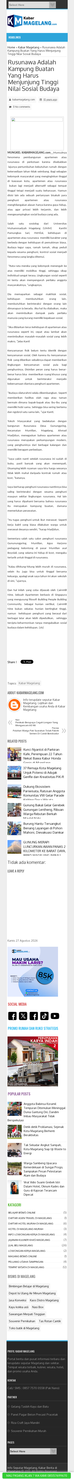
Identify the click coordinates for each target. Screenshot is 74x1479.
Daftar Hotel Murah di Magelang (30, 1223)
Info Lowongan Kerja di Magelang (31, 1234)
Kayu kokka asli (18, 1307)
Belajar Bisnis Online (22, 1212)
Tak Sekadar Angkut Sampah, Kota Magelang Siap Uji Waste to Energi (45, 1149)
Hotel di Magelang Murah (25, 1229)
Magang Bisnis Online (22, 1256)
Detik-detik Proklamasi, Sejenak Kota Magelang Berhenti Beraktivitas (44, 1131)
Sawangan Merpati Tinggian (27, 1314)
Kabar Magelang (29, 683)
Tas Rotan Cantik (50, 1321)
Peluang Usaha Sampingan (25, 1261)
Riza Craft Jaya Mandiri (25, 1422)
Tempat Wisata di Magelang (26, 1267)
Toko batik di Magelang (24, 1328)
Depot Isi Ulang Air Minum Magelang (32, 1293)
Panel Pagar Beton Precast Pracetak (34, 1414)
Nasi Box (37, 1307)
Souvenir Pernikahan (22, 1321)
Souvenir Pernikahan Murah (28, 1431)
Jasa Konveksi (17, 1300)
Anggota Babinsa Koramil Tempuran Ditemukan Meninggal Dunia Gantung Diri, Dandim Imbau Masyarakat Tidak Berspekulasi (36, 1112)
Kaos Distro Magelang (44, 1300)
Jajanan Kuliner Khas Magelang (29, 1239)
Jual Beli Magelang (20, 1245)
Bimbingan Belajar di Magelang (29, 1286)
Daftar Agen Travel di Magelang (30, 1218)
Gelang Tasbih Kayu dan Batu (30, 1406)
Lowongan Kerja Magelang (26, 1250)
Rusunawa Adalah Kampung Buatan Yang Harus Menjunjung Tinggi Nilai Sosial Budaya (33, 75)
